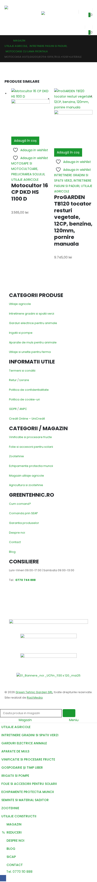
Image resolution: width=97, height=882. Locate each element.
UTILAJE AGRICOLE (25, 179)
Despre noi (17, 533)
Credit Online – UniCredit (27, 418)
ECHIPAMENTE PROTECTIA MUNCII (27, 792)
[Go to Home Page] (6, 40)
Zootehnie (16, 456)
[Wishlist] (88, 8)
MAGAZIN (14, 824)
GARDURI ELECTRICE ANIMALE (24, 743)
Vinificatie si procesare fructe (30, 437)
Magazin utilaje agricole (26, 476)
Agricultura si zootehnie (26, 485)
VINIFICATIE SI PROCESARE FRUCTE (28, 759)
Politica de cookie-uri (24, 399)
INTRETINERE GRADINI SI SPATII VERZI (29, 735)
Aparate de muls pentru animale (33, 342)
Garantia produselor (24, 523)
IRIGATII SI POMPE (15, 775)
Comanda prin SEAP (23, 513)
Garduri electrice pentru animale (33, 323)
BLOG (11, 848)
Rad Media (35, 697)
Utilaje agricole (20, 304)
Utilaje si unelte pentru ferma (30, 352)
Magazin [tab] (25, 720)
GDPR (13, 409)
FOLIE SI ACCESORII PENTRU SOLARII (29, 783)
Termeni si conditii (22, 370)
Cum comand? (20, 504)
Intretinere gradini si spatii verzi (31, 313)
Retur (13, 380)
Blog (12, 552)
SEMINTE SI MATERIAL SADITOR (25, 800)
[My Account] (81, 26)
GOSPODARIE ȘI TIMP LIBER (22, 767)
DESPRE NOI (15, 840)
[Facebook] (3, 878)
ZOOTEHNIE (10, 808)
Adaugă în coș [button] (25, 140)
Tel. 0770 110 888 (18, 871)
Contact (15, 542)
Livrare (24, 380)
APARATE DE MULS (15, 751)
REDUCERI (14, 832)
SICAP (11, 857)
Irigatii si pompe (20, 333)
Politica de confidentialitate (29, 390)
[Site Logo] (15, 12)
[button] (45, 5)
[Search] (69, 713)
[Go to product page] (30, 112)
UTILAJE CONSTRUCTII (18, 816)
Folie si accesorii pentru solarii (31, 447)
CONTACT (15, 865)
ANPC (23, 409)
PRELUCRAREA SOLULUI (27, 174)
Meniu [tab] (74, 720)
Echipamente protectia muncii (31, 466)
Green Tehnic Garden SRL (34, 692)
